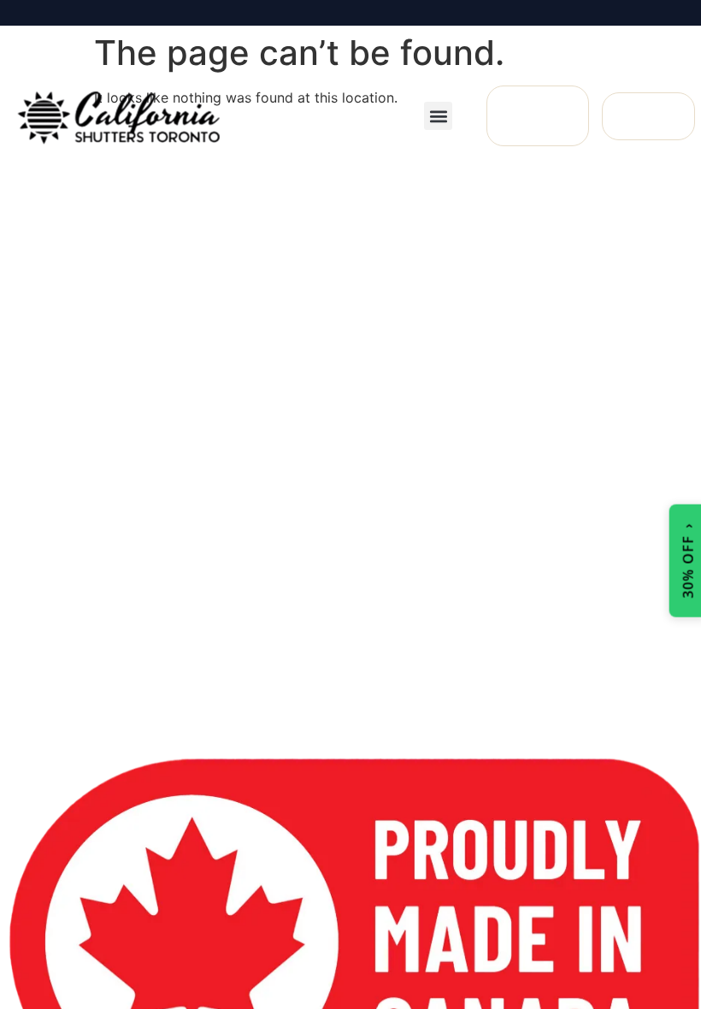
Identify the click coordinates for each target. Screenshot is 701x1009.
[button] (438, 116)
